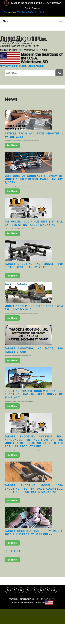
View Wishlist (10, 65)
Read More (12, 145)
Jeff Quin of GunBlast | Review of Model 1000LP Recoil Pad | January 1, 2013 (34, 179)
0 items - (12, 13)
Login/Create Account (32, 65)
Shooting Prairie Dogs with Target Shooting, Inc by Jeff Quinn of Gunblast (34, 394)
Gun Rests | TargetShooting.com (23, 599)
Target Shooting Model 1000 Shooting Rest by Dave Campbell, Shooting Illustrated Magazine (34, 488)
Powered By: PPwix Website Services (28, 602)
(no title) (12, 551)
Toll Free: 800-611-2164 (30, 12)
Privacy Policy (47, 599)
